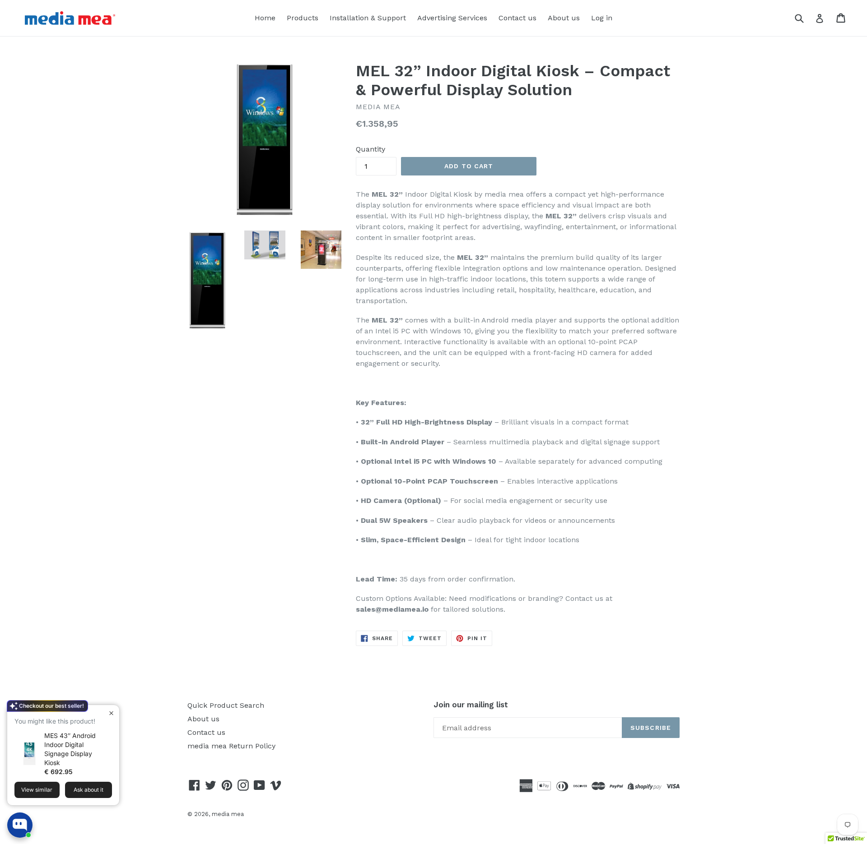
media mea (228, 814)
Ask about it (88, 789)
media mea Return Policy (231, 746)
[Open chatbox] (20, 825)
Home (265, 18)
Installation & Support (368, 18)
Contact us (517, 18)
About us (564, 18)
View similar (36, 789)
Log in (601, 18)
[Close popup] (111, 713)
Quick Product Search (225, 705)
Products (302, 18)
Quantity (370, 149)
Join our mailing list (471, 704)
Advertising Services (452, 18)
